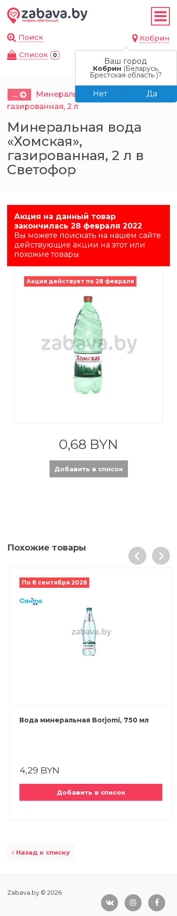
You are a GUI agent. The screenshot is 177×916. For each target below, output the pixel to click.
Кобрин (155, 38)
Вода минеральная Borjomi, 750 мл (84, 720)
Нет (100, 93)
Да (151, 93)
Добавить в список (88, 469)
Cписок (33, 54)
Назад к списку (42, 852)
